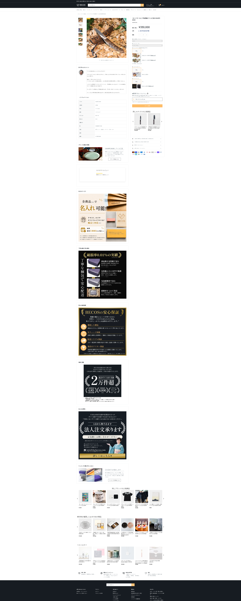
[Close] (137, 285)
